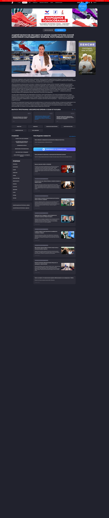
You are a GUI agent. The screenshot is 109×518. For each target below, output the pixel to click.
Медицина (35, 126)
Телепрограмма (58, 2)
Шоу (30, 2)
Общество (19, 126)
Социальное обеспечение (51, 126)
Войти (95, 2)
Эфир (19, 2)
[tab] (48, 30)
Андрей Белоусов (19, 130)
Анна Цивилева (35, 130)
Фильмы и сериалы (44, 2)
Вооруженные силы (68, 126)
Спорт (51, 2)
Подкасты (35, 2)
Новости (25, 2)
